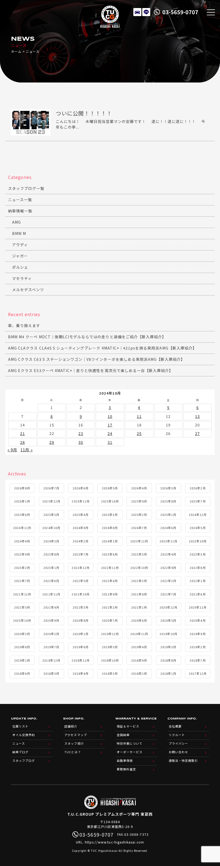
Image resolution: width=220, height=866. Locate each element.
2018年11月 (80, 660)
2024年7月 (139, 528)
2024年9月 (81, 528)
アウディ (20, 244)
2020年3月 (22, 634)
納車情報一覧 (20, 210)
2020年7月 (110, 620)
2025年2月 (139, 514)
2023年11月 (168, 541)
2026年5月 (110, 488)
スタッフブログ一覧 (26, 188)
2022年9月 (168, 567)
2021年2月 (110, 607)
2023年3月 (198, 554)
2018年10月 (110, 660)
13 (197, 416)
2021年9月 (110, 594)
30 (80, 442)
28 (22, 442)
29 (51, 442)
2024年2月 (81, 541)
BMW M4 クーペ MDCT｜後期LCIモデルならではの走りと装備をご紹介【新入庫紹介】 (87, 336)
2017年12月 (198, 673)
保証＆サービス (128, 726)
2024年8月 (110, 528)
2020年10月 (22, 620)
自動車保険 (125, 760)
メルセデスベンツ (28, 289)
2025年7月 (198, 501)
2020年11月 (198, 607)
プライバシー (178, 743)
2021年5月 (22, 607)
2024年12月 (198, 514)
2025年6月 (22, 514)
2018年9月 (139, 660)
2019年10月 (168, 634)
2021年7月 (168, 594)
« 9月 (12, 449)
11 (139, 416)
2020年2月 (51, 634)
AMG (16, 222)
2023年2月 (22, 567)
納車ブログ (20, 752)
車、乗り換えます (24, 325)
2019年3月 (168, 647)
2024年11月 (22, 528)
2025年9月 (139, 501)
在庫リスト (137, 12)
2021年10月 (80, 594)
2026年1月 (22, 501)
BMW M (19, 233)
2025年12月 (51, 501)
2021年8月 (139, 594)
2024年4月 (22, 541)
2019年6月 (81, 647)
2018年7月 (198, 660)
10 (110, 416)
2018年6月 (22, 673)
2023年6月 (110, 554)
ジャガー (20, 255)
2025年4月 (81, 514)
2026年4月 (139, 488)
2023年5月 (139, 554)
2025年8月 (168, 501)
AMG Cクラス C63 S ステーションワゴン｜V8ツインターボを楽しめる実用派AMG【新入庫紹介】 (96, 359)
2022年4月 (110, 581)
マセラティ (22, 278)
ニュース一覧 (20, 199)
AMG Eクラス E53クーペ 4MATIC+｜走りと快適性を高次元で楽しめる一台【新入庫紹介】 (90, 370)
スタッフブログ (23, 760)
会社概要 (175, 726)
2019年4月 (139, 647)
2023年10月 (198, 541)
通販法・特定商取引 (183, 760)
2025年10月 (110, 501)
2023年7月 (81, 554)
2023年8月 (51, 554)
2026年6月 (81, 488)
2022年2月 (168, 581)
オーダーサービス (129, 752)
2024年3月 (51, 541)
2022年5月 (81, 581)
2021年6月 (198, 594)
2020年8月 (81, 620)
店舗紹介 (70, 726)
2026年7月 (51, 488)
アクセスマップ (75, 735)
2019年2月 (198, 647)
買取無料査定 (126, 769)
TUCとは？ (72, 752)
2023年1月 (51, 567)
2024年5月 (198, 528)
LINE (146, 12)
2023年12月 (139, 541)
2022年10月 (139, 567)
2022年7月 (22, 581)
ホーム (16, 51)
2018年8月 (168, 660)
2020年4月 (198, 620)
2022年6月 (51, 581)
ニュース (18, 743)
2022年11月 (110, 567)
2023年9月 (22, 554)
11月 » (26, 449)
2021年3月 (81, 607)
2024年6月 (168, 528)
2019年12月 (110, 634)
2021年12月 (22, 594)
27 (197, 433)
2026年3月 (168, 488)
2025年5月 (51, 514)
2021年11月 (51, 594)
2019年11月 (139, 634)
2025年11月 (80, 501)
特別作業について (129, 743)
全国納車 (123, 735)
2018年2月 (139, 673)
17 (110, 425)
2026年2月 (198, 488)
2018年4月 (81, 673)
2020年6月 (139, 620)
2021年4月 (51, 607)
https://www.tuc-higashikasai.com (114, 842)
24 (110, 433)
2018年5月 (51, 673)
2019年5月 (110, 647)
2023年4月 (168, 554)
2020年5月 (168, 620)
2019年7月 (51, 647)
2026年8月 (22, 488)
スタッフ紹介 (74, 743)
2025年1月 (168, 514)
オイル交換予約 (23, 735)
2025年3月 (110, 514)
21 (22, 433)
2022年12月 (80, 567)
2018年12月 (51, 660)
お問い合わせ (178, 752)
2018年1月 (168, 673)
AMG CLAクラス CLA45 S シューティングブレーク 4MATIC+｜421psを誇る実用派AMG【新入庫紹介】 (102, 348)
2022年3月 (139, 581)
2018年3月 (110, 673)
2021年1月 (139, 607)
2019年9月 (198, 634)
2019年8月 (22, 647)
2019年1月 (22, 660)
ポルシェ (20, 267)
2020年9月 (51, 620)
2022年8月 (198, 567)
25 (139, 433)
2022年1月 (198, 581)
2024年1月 (110, 541)
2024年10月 (51, 528)
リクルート (177, 735)
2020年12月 (168, 607)
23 (80, 433)
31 (110, 442)
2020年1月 (81, 634)
